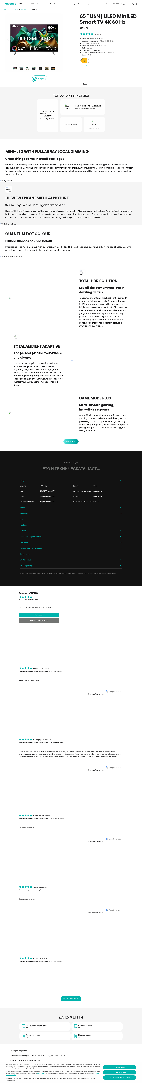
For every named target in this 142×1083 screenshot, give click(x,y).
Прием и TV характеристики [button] (31, 536)
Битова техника (42, 4)
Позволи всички (119, 1067)
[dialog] (71, 1072)
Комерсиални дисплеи (85, 4)
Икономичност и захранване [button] (31, 548)
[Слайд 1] (15, 68)
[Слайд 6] (46, 68)
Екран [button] (22, 507)
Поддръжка (125, 4)
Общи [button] (22, 481)
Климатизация (71, 4)
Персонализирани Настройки (119, 1077)
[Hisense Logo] (10, 4)
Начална (6, 9)
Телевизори (14, 9)
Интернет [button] (23, 531)
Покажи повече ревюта (71, 999)
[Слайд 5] (40, 68)
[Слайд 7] (53, 68)
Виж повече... (71, 441)
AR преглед (42, 79)
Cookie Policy (41, 1073)
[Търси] (136, 4)
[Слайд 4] (34, 68)
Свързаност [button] (24, 542)
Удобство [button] (23, 525)
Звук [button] (21, 519)
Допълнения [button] (25, 554)
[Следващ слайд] (60, 39)
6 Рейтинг (98, 34)
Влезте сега (38, 615)
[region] (34, 39)
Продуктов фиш (84, 65)
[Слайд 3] (27, 68)
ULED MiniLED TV (25, 9)
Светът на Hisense (112, 4)
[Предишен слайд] (8, 39)
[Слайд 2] (21, 68)
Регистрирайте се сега (39, 620)
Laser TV (32, 4)
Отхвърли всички (120, 1072)
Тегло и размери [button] (26, 566)
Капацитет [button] (24, 513)
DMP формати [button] (25, 560)
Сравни (85, 84)
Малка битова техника (57, 4)
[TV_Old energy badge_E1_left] (85, 63)
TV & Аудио (23, 4)
